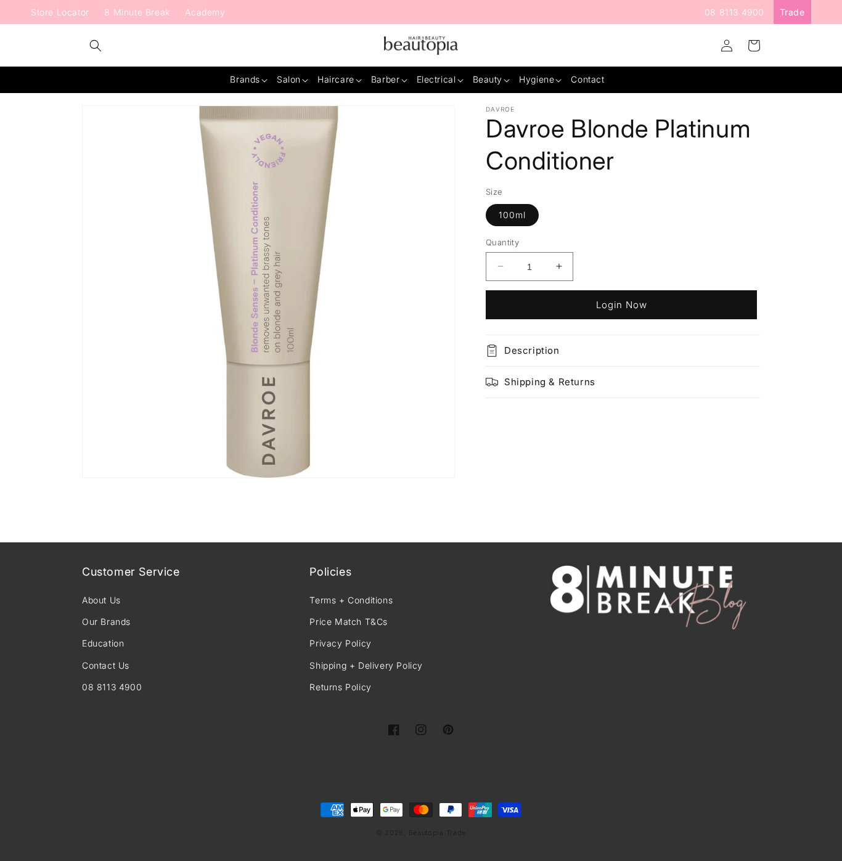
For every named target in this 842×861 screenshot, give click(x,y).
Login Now (621, 304)
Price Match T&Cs (348, 621)
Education (103, 643)
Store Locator (60, 12)
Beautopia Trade (438, 832)
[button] (95, 45)
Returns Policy (340, 687)
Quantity (502, 242)
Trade (792, 12)
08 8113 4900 (734, 12)
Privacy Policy (340, 643)
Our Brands (106, 621)
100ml (512, 214)
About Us (101, 600)
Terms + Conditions (351, 600)
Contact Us (105, 665)
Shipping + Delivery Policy (366, 665)
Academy (205, 12)
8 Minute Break (137, 12)
